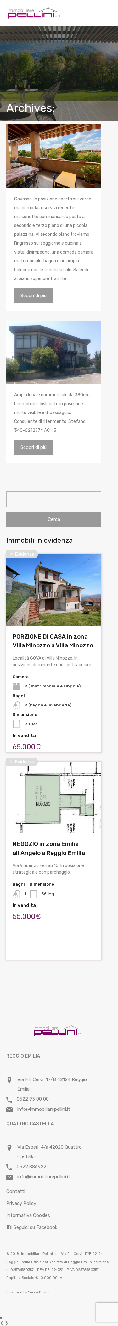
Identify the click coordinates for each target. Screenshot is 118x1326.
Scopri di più (33, 295)
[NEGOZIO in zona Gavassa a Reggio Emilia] (53, 353)
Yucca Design (39, 1292)
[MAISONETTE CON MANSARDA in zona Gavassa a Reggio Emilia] (53, 156)
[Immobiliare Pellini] (34, 16)
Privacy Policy (21, 1203)
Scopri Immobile (54, 611)
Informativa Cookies (28, 1215)
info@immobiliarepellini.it (43, 1109)
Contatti (15, 1191)
